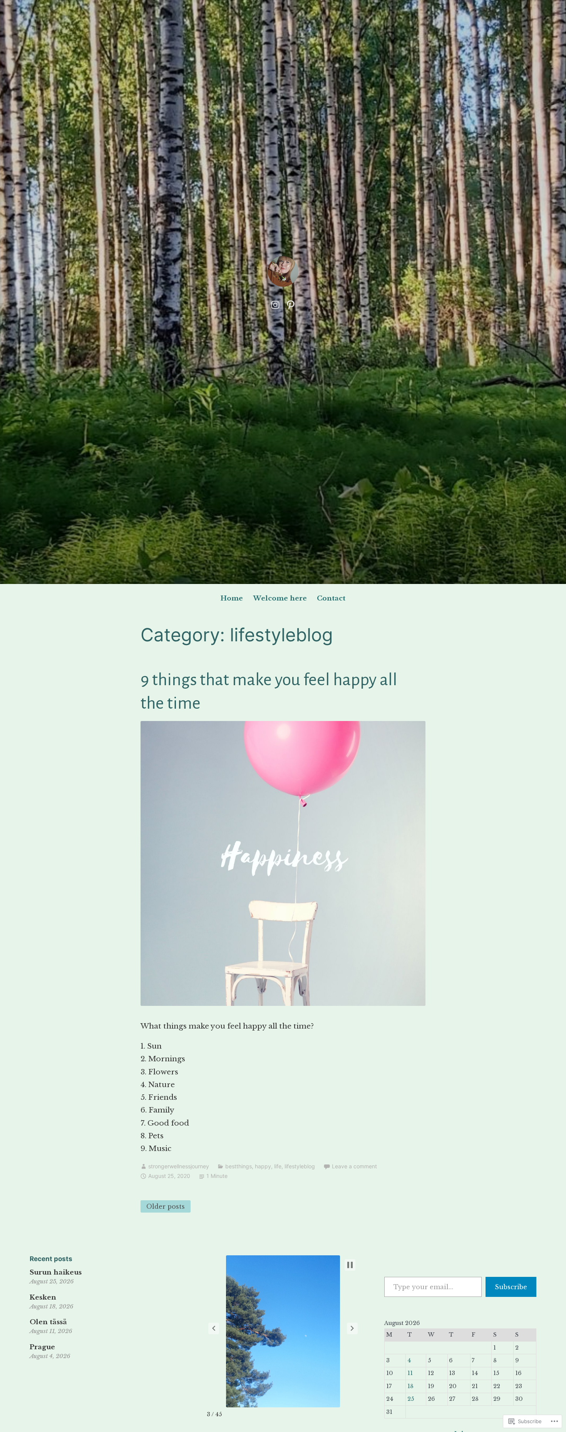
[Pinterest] (290, 304)
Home (232, 598)
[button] (213, 1328)
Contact (331, 598)
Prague (42, 1347)
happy (263, 1166)
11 (410, 1373)
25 (410, 1398)
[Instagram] (275, 304)
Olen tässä (48, 1322)
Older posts (165, 1206)
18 (410, 1386)
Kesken (43, 1297)
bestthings (238, 1166)
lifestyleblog (300, 1166)
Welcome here (280, 598)
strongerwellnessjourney (178, 1166)
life (277, 1166)
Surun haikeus (56, 1272)
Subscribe (511, 1287)
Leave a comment (354, 1166)
